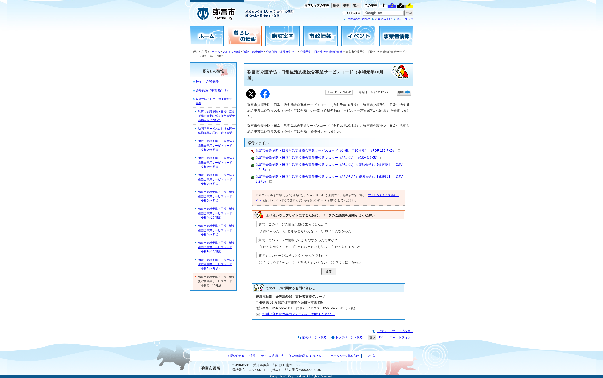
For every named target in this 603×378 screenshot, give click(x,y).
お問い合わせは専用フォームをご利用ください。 (298, 314)
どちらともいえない (302, 231)
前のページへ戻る (314, 337)
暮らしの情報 (231, 51)
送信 (329, 271)
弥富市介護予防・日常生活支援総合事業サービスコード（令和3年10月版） (216, 247)
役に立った (271, 231)
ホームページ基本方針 (345, 356)
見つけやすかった (276, 262)
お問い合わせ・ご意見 (242, 356)
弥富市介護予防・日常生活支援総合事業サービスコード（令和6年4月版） (216, 196)
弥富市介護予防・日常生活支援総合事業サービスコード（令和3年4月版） (216, 264)
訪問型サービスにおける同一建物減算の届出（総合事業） (216, 130)
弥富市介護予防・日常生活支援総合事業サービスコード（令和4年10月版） (216, 213)
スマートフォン (400, 337)
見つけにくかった (348, 262)
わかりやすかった (276, 247)
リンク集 (369, 356)
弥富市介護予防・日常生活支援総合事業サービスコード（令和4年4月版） (216, 230)
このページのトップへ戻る (395, 331)
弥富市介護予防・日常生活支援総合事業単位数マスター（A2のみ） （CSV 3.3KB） (317, 157)
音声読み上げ (383, 19)
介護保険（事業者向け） (281, 51)
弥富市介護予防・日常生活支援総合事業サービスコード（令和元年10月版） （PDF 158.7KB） (326, 150)
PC (381, 337)
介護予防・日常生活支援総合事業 (321, 51)
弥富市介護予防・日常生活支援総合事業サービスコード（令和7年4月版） (216, 162)
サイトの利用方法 (272, 356)
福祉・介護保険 (253, 51)
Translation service (358, 19)
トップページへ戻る (349, 337)
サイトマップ (404, 19)
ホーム (216, 51)
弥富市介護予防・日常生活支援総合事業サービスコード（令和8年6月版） (216, 145)
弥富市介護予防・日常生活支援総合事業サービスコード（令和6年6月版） (216, 179)
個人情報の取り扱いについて (307, 356)
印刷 (401, 92)
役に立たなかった (338, 231)
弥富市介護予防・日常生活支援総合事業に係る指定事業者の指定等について (216, 116)
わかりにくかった (348, 247)
